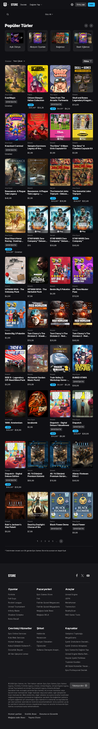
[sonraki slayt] (91, 26)
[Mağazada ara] (7, 14)
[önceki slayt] (86, 26)
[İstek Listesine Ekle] (23, 68)
